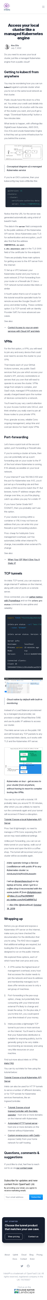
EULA (32, 1259)
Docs (15, 1259)
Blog (31, 1255)
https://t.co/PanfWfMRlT (21, 896)
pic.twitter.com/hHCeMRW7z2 (22, 899)
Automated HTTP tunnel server (22, 1123)
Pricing (39, 1255)
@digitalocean (34, 892)
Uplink (15, 1255)
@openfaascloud (23, 881)
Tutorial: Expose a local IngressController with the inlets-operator (23, 1111)
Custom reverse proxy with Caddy (24, 1135)
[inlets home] (7, 7)
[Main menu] (43, 6)
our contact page (24, 1168)
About (7, 1255)
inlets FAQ (9, 1063)
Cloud (23, 1255)
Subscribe (36, 1197)
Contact (23, 1259)
